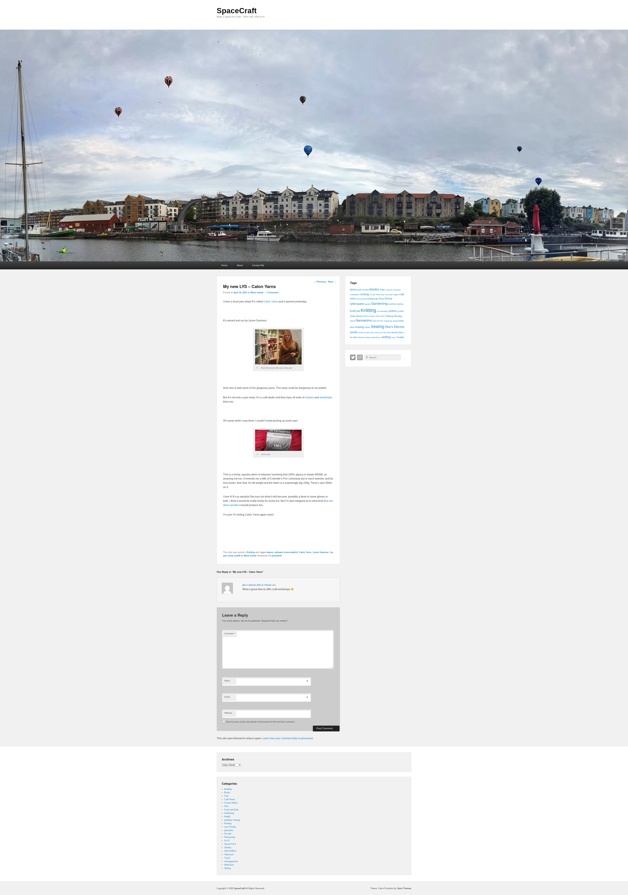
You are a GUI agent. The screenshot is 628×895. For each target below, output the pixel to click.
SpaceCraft (237, 10)
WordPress (376, 337)
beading (228, 789)
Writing (227, 868)
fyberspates (357, 303)
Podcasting (229, 837)
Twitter (353, 357)
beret (353, 289)
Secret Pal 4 (230, 844)
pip (243, 585)
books (374, 289)
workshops (326, 397)
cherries (388, 290)
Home (224, 265)
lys (331, 552)
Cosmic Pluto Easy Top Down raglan (383, 295)
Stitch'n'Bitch (230, 851)
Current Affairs (231, 803)
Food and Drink (231, 809)
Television (229, 854)
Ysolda (400, 337)
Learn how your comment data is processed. (287, 738)
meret (352, 321)
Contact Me (258, 265)
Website (228, 713)
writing (386, 337)
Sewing (377, 326)
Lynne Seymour (321, 552)
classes (309, 397)
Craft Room (229, 799)
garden (368, 304)
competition (354, 295)
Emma (388, 298)
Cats (382, 289)
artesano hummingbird (286, 552)
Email (227, 697)
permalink (277, 555)
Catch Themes (404, 888)
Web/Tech (229, 865)
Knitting (251, 552)
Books (227, 792)
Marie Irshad (257, 292)
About (240, 265)
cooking (364, 294)
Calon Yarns (270, 301)
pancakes (228, 830)
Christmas (397, 290)
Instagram (360, 357)
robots (367, 327)
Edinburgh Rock (375, 299)
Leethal (392, 311)
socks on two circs (366, 332)
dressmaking (362, 299)
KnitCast (355, 311)
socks (354, 332)
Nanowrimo (364, 320)
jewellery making (395, 304)
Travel (227, 858)
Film (226, 806)
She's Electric (395, 327)
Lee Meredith (382, 311)
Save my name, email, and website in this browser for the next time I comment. (260, 722)
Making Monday (394, 316)
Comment (229, 633)
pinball (395, 321)
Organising (387, 321)
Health (227, 816)
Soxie (377, 333)
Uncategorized (231, 861)
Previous (320, 281)
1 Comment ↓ (273, 292)
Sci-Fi (227, 840)
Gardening (379, 303)
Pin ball (227, 833)
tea (381, 333)
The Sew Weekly (390, 332)
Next (332, 281)
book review (363, 290)
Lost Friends (230, 827)
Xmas (393, 337)
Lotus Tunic (380, 316)
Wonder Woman (364, 337)
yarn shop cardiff (231, 555)
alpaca (270, 552)
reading (359, 327)
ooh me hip (378, 321)
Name (227, 680)
